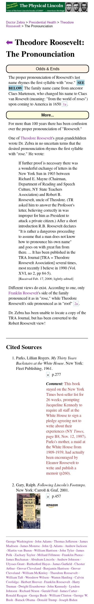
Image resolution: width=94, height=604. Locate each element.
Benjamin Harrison (56, 568)
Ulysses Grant (15, 564)
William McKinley (35, 573)
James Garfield (62, 564)
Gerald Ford (50, 591)
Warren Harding (61, 577)
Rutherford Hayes (38, 564)
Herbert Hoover (31, 582)
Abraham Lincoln (43, 559)
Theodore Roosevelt (36, 137)
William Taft (14, 577)
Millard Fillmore (48, 555)
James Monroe (30, 546)
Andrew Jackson (76, 546)
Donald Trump (47, 600)
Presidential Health (42, 22)
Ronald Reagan (16, 595)
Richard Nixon (29, 591)
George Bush (38, 595)
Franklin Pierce (72, 555)
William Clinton (60, 595)
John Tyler (67, 550)
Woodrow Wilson (37, 577)
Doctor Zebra (15, 22)
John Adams (43, 541)
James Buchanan (17, 559)
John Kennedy (57, 586)
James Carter (68, 591)
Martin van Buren (20, 550)
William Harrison (45, 550)
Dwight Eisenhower (32, 586)
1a (64, 104)
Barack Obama (25, 600)
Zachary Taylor (25, 555)
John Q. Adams (52, 546)
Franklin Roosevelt (23, 292)
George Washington (19, 541)
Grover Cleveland (29, 568)
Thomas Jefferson (65, 541)
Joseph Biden (68, 600)
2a (76, 303)
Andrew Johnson (68, 559)
